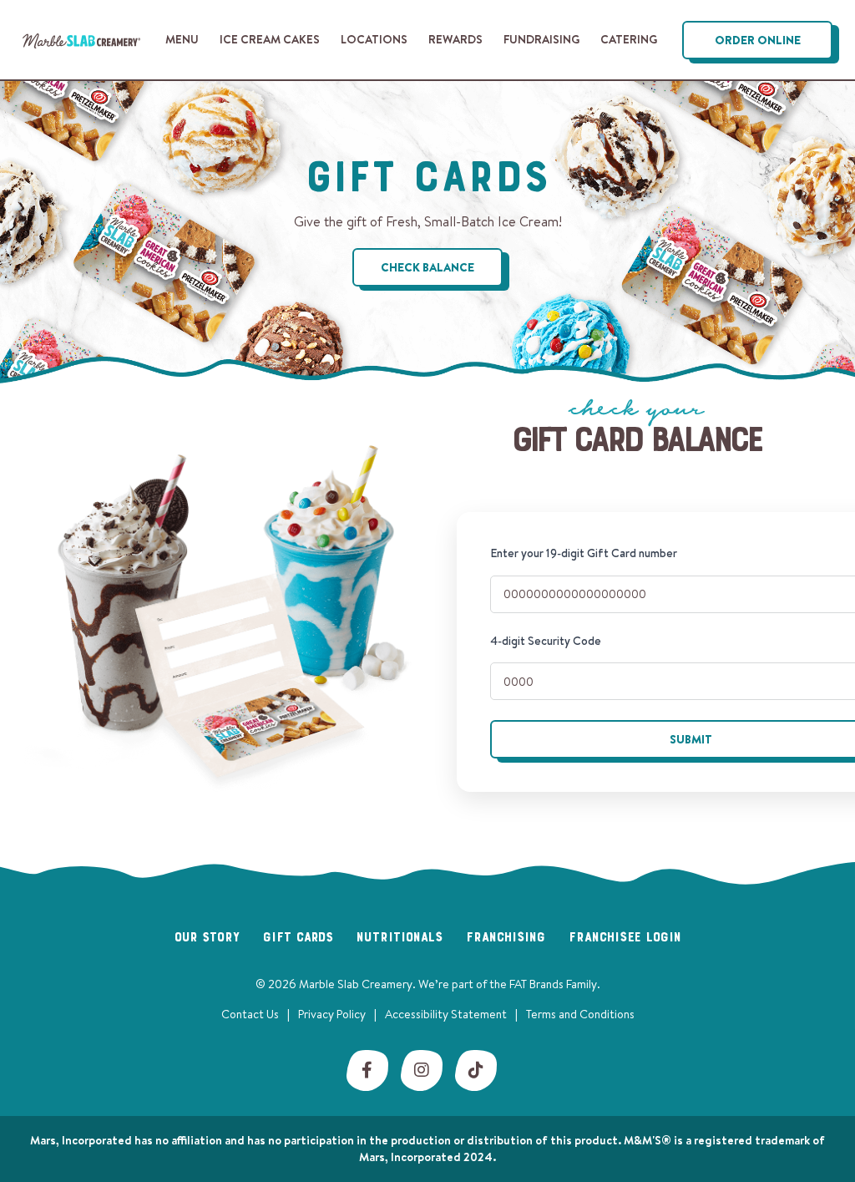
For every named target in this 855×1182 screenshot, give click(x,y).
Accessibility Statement (446, 1014)
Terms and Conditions (580, 1014)
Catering (628, 40)
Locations (374, 40)
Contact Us (250, 1014)
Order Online (758, 40)
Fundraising (541, 40)
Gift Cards (298, 938)
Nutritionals (400, 938)
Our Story (207, 938)
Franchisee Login (625, 938)
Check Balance (427, 267)
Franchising (505, 938)
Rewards (455, 40)
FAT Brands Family (553, 984)
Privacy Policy (332, 1014)
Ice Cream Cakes (270, 40)
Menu (182, 40)
